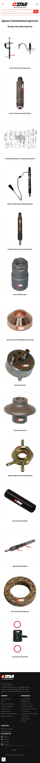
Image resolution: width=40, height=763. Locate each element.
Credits (14, 750)
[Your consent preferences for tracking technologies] (4, 759)
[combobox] (20, 11)
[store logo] (20, 5)
